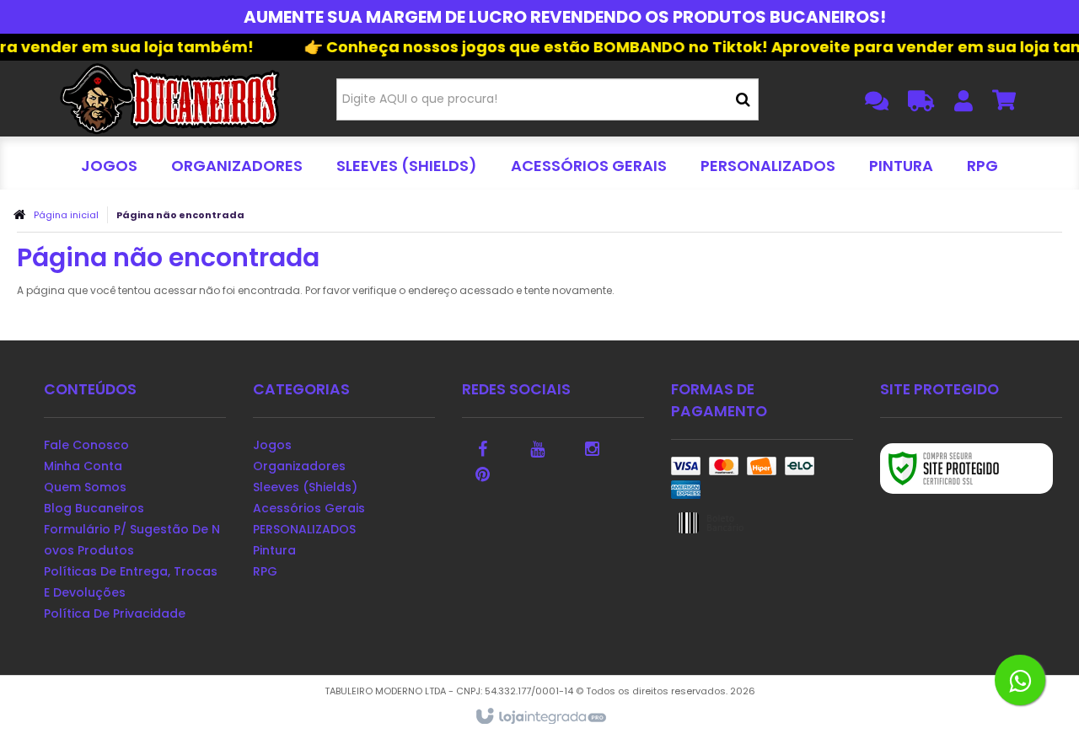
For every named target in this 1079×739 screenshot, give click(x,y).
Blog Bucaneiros (94, 508)
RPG (265, 571)
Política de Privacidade (114, 613)
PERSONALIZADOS (304, 529)
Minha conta (83, 466)
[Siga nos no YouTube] (538, 447)
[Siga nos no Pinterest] (483, 472)
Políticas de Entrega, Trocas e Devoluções (130, 582)
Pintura (274, 550)
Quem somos (85, 487)
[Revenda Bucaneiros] (170, 99)
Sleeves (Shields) (305, 487)
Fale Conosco (86, 444)
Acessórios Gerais (309, 508)
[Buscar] (743, 99)
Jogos (272, 444)
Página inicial (66, 215)
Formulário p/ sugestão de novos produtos (132, 540)
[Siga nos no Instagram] (593, 447)
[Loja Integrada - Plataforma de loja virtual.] (540, 717)
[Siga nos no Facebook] (483, 447)
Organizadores (299, 466)
